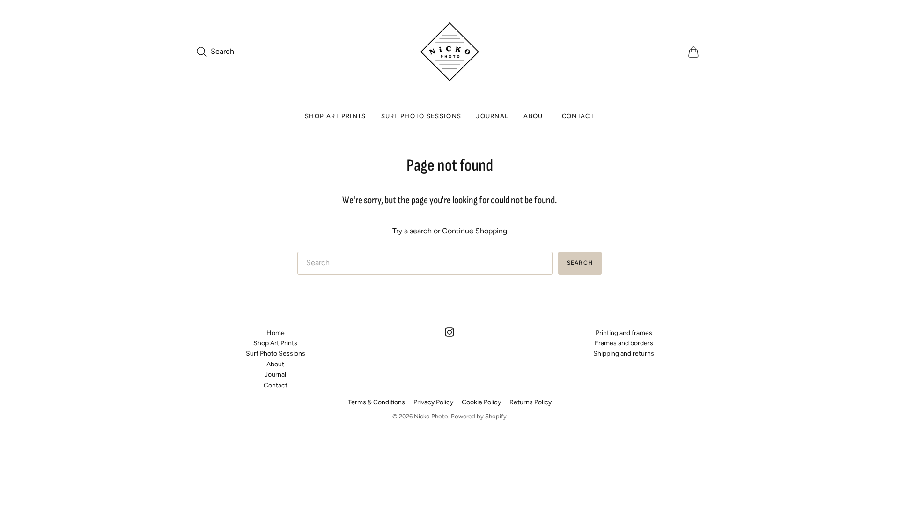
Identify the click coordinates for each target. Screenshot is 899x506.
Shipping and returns (623, 353)
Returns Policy (530, 402)
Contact (578, 115)
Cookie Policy (481, 402)
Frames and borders (624, 343)
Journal (492, 115)
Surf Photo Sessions (421, 115)
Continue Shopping (474, 230)
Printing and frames (624, 333)
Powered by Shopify (479, 416)
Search (580, 263)
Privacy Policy (433, 402)
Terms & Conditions (376, 402)
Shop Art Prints (335, 115)
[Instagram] (449, 334)
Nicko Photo (431, 416)
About (535, 115)
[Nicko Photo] (449, 51)
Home (275, 333)
